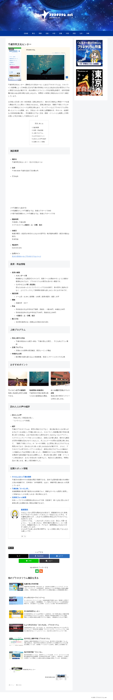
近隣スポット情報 (39, 142)
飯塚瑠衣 (24, 510)
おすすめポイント (39, 136)
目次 (36, 123)
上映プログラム (38, 133)
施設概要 (36, 127)
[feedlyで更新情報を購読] (22, 536)
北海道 (11, 547)
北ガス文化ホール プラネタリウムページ (26, 256)
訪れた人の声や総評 (39, 139)
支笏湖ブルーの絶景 (19, 497)
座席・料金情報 (38, 130)
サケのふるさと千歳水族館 (21, 477)
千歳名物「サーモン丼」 (20, 488)
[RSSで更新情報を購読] (25, 536)
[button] (49, 561)
